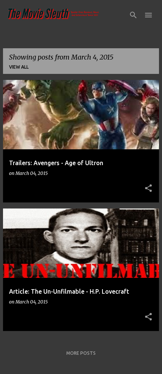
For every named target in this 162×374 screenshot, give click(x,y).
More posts (81, 353)
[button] (148, 188)
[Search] (133, 15)
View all (19, 66)
